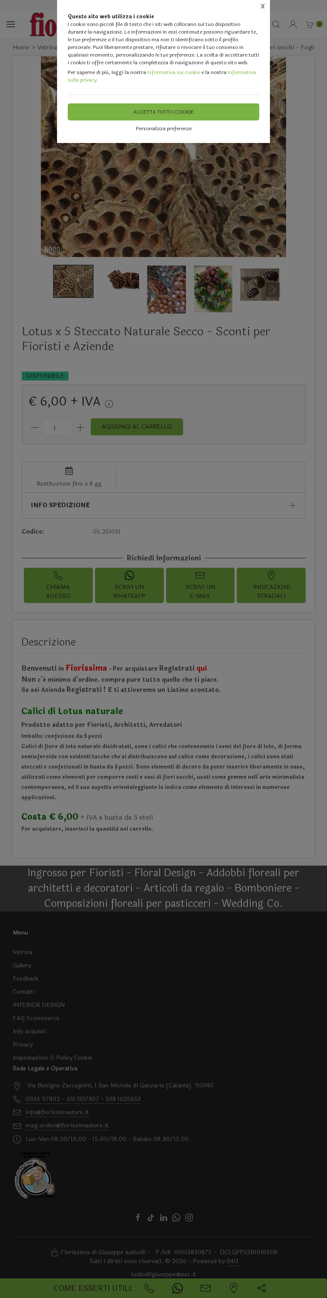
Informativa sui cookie (173, 72)
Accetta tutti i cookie (163, 112)
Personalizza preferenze (164, 128)
